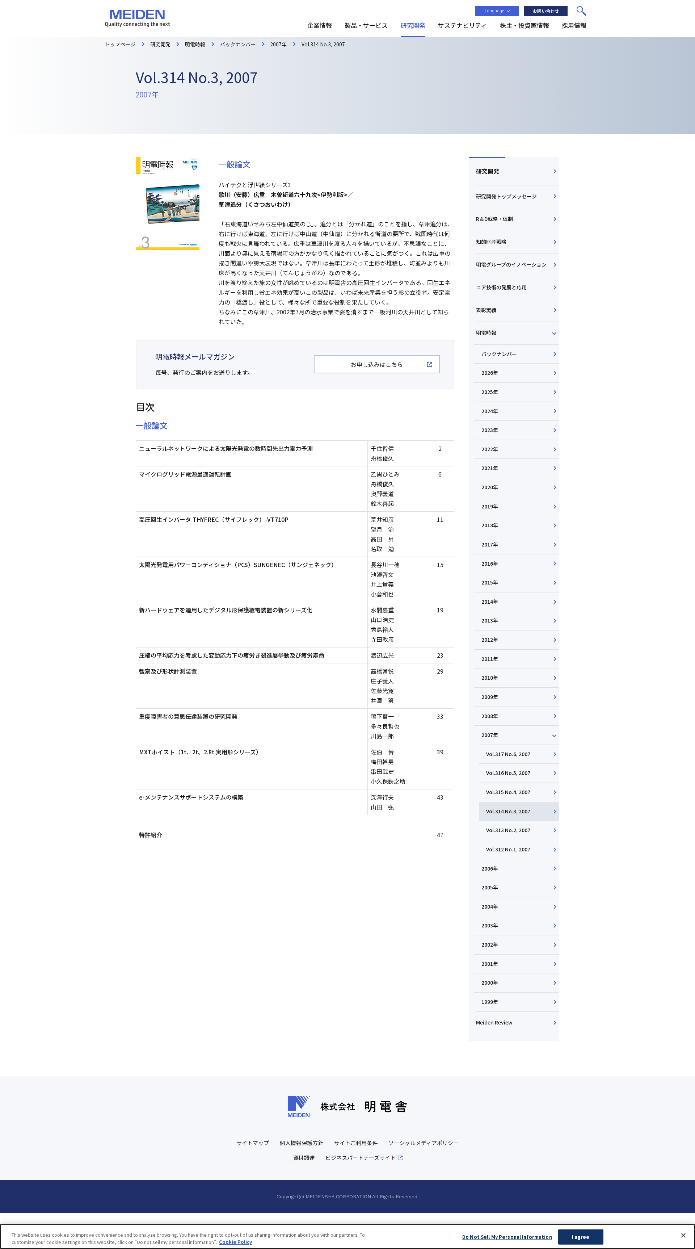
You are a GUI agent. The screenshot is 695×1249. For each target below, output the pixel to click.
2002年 (489, 944)
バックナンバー (499, 353)
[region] (347, 1236)
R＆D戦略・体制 (494, 218)
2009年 (489, 696)
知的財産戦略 (491, 241)
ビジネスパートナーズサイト (360, 1157)
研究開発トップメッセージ (506, 196)
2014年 (489, 601)
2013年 (489, 620)
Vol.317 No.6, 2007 (508, 754)
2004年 (489, 906)
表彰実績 (486, 310)
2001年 (489, 963)
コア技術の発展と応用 (501, 287)
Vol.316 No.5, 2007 (508, 772)
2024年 (489, 411)
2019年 (489, 506)
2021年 (489, 467)
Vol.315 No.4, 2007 (508, 792)
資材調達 (304, 1157)
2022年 (489, 449)
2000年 (489, 982)
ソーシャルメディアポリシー (423, 1143)
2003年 (489, 925)
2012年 (489, 639)
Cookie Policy (235, 1241)
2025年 (489, 391)
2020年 (489, 487)
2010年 (489, 677)
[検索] (581, 11)
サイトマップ (252, 1143)
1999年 (489, 1001)
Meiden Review (494, 1022)
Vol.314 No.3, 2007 (508, 811)
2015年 (489, 582)
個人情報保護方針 (301, 1143)
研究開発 (487, 171)
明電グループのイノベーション (511, 264)
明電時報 (486, 332)
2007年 (489, 734)
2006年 (489, 868)
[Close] (683, 1236)
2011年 (489, 658)
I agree (581, 1236)
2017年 (489, 544)
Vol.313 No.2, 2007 (508, 830)
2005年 (489, 887)
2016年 (489, 563)
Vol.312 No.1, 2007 (508, 849)
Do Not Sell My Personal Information (507, 1236)
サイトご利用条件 (356, 1143)
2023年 (489, 429)
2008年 (489, 716)
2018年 (489, 525)
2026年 (489, 372)
